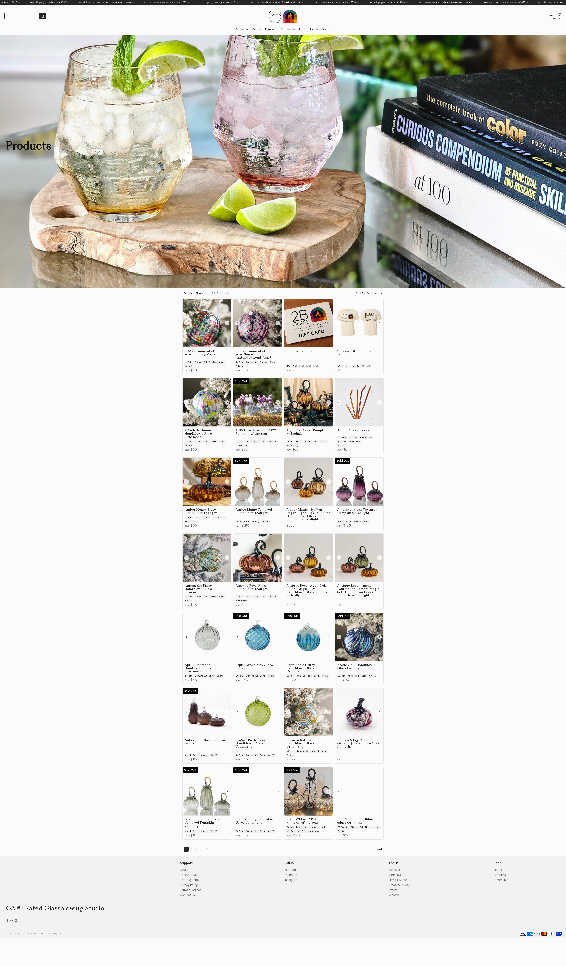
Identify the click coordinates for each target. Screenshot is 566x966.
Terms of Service (190, 890)
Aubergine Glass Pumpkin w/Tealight (205, 742)
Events (314, 29)
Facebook (291, 875)
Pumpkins (271, 29)
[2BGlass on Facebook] (7, 921)
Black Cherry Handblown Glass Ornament (255, 821)
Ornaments (288, 29)
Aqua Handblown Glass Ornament (254, 667)
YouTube (290, 870)
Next (379, 849)
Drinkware (242, 29)
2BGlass (16, 933)
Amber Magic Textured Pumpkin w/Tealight (254, 511)
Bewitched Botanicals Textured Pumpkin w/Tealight (202, 823)
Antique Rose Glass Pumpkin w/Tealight (252, 587)
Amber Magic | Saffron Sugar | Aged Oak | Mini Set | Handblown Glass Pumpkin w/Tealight (308, 514)
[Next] (227, 323)
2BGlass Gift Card (301, 351)
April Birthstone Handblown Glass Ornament (199, 668)
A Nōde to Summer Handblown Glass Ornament (199, 434)
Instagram (291, 880)
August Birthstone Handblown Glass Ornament (250, 743)
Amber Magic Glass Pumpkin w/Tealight (201, 511)
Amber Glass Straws (353, 430)
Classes (394, 895)
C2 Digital (56, 933)
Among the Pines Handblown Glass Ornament (199, 589)
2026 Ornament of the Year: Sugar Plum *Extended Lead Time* (254, 354)
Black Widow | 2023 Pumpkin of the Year (302, 821)
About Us (395, 870)
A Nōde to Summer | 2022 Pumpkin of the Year (256, 432)
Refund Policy (188, 875)
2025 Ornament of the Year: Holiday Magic (203, 353)
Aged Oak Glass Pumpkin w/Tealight (306, 432)
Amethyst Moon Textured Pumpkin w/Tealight (357, 511)
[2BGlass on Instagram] (15, 921)
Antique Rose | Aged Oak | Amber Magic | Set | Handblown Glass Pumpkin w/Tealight (307, 590)
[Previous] (186, 323)
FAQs (183, 870)
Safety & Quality (399, 885)
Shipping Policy (189, 880)
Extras (303, 29)
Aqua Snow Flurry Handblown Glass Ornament (300, 668)
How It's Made (398, 880)
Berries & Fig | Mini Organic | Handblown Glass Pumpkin (359, 743)
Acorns (256, 29)
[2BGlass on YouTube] (11, 921)
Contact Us (187, 895)
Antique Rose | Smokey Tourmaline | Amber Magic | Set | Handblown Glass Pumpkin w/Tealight (359, 590)
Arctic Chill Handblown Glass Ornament (356, 667)
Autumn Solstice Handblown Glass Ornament (300, 743)
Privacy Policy (188, 885)
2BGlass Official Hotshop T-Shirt (357, 353)
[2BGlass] (283, 16)
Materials (395, 875)
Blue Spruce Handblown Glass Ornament (356, 821)
